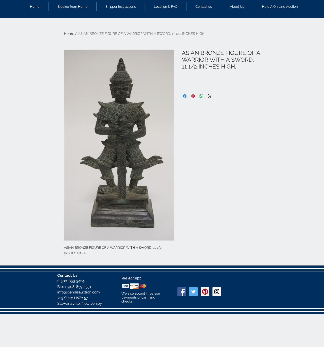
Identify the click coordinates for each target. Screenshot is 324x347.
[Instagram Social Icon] (216, 291)
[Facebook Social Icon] (181, 291)
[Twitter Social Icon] (193, 291)
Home (69, 34)
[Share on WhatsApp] (201, 96)
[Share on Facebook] (184, 96)
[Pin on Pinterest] (193, 96)
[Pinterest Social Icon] (205, 291)
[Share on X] (209, 96)
